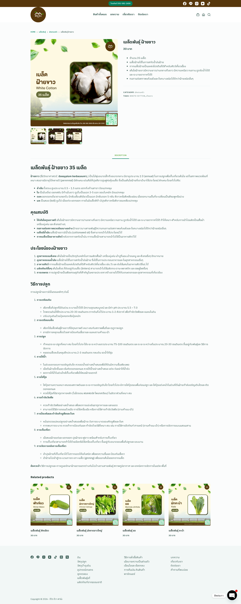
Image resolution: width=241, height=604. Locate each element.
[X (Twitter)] (67, 557)
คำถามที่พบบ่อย (179, 570)
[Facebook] (184, 3)
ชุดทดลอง (82, 574)
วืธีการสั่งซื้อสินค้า (133, 557)
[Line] (190, 3)
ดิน (78, 557)
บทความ (114, 14)
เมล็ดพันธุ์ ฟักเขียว (40, 531)
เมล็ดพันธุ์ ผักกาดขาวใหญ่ (89, 531)
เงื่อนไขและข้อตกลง (134, 566)
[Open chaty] (232, 595)
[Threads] (61, 557)
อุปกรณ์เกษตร (85, 570)
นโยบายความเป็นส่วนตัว (136, 562)
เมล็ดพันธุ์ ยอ (129, 531)
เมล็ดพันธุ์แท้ (83, 578)
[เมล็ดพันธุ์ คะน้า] (189, 505)
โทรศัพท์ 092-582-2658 (120, 3)
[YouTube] (202, 3)
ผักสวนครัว (139, 92)
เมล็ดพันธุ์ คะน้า (176, 531)
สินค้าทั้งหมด (100, 14)
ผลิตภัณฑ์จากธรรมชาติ (89, 582)
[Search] (209, 14)
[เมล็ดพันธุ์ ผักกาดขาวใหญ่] (97, 505)
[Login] (203, 14)
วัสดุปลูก (81, 562)
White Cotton (137, 96)
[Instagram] (196, 3)
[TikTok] (208, 3)
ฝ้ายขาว (149, 96)
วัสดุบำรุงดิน (84, 566)
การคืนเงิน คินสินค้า (134, 570)
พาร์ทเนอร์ (129, 574)
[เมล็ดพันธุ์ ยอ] (143, 505)
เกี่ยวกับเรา (128, 14)
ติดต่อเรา (143, 14)
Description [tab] (120, 155)
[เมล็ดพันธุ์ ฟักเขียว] (51, 505)
